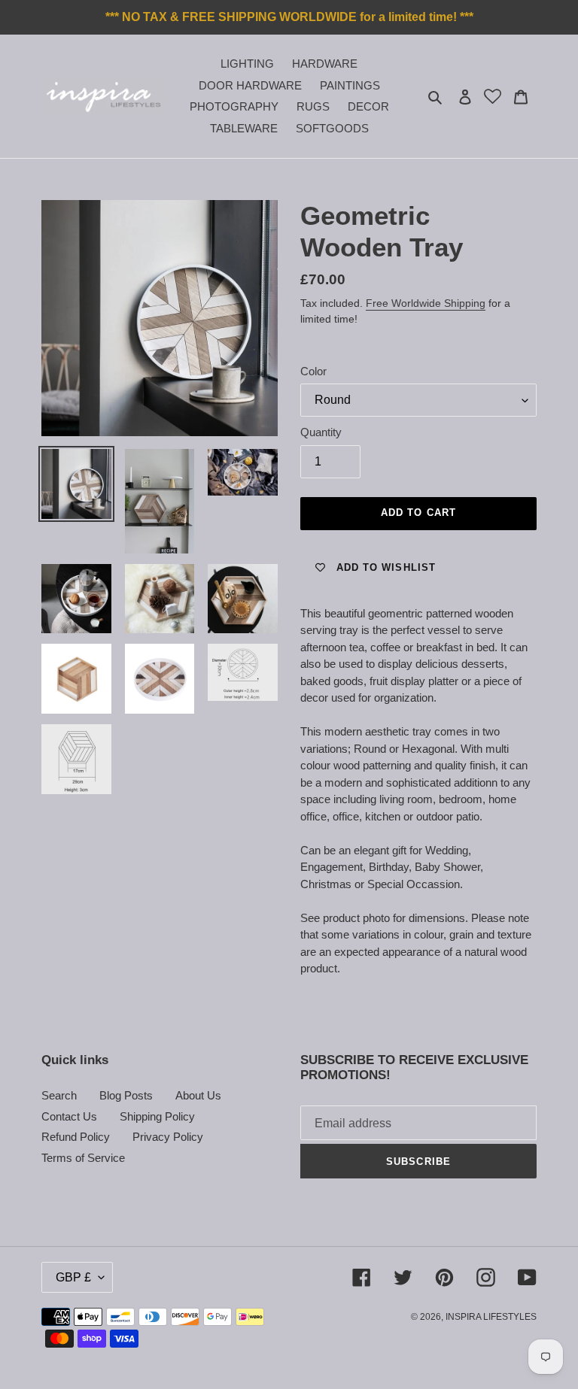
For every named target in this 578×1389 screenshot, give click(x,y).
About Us (198, 1095)
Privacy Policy (167, 1136)
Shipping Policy (157, 1116)
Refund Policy (75, 1136)
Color (313, 371)
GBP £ (73, 1277)
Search (59, 1095)
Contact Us (69, 1116)
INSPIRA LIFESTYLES (491, 1317)
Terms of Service (83, 1157)
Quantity (321, 432)
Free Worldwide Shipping (425, 303)
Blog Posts (126, 1095)
